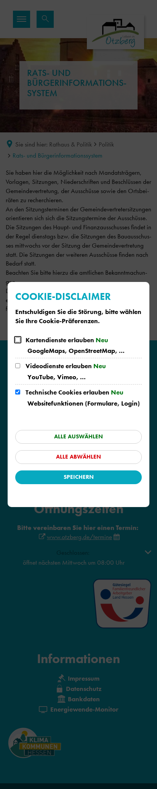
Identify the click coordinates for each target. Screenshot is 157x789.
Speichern (79, 477)
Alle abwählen (78, 457)
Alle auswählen (78, 436)
